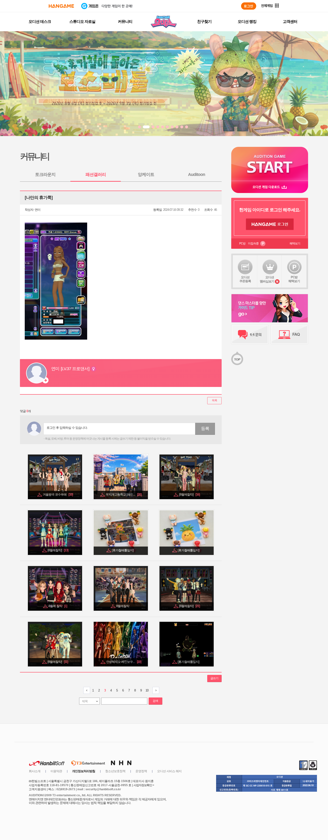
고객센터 (290, 21)
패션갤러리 (95, 174)
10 (147, 690)
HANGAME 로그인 (270, 224)
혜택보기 (295, 243)
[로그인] (248, 6)
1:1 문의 (249, 334)
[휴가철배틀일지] (123, 550)
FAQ (289, 334)
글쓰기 (214, 678)
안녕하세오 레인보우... (123, 662)
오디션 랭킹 (247, 21)
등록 (205, 428)
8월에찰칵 (123, 606)
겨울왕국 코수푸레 (58, 494)
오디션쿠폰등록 (245, 279)
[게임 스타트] (269, 164)
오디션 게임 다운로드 (269, 187)
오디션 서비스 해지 (169, 771)
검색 (155, 701)
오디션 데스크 (40, 21)
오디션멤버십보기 (267, 279)
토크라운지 (45, 174)
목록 (214, 400)
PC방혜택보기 (294, 279)
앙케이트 (146, 174)
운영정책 (141, 771)
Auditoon (196, 174)
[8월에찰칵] (189, 494)
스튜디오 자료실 (82, 21)
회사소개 (34, 771)
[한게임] (61, 6)
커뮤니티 (125, 21)
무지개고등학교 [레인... (123, 494)
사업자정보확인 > (144, 785)
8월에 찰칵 (58, 606)
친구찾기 (204, 21)
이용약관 (56, 771)
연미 (37, 210)
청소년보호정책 (115, 771)
